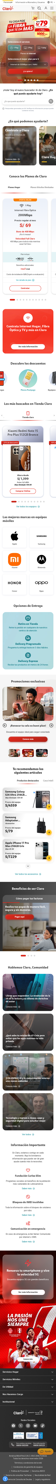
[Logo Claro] (8, 8)
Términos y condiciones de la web (28, 1463)
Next (53, 415)
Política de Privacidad (20, 1471)
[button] (20, 80)
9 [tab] (39, 300)
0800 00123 (39, 1445)
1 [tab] (12, 300)
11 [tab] (45, 300)
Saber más (27, 1188)
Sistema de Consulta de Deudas (19, 1479)
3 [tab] (20, 300)
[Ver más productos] (28, 866)
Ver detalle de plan (23, 280)
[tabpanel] (25, 246)
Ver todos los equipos (26, 507)
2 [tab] (17, 300)
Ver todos (26, 1134)
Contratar (25, 288)
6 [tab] (30, 300)
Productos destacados (28, 781)
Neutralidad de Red (42, 1475)
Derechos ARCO (38, 1471)
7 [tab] (33, 300)
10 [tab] (42, 300)
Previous (3, 415)
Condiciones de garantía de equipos (28, 1467)
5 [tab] (26, 300)
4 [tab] (23, 300)
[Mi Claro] (46, 8)
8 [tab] (36, 300)
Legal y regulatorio (42, 1479)
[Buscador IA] (39, 8)
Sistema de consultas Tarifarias (19, 1475)
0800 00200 (22, 1445)
